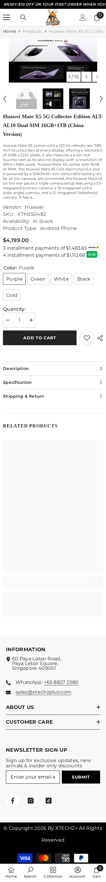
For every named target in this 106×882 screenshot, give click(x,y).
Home (9, 31)
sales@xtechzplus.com (43, 692)
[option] (53, 60)
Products (32, 31)
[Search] (23, 17)
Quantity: (14, 309)
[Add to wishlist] (87, 337)
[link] (53, 585)
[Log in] (83, 17)
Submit (81, 777)
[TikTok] (48, 800)
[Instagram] (30, 800)
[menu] (6, 17)
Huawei (34, 207)
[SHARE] (98, 338)
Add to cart (39, 337)
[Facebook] (12, 800)
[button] (86, 77)
